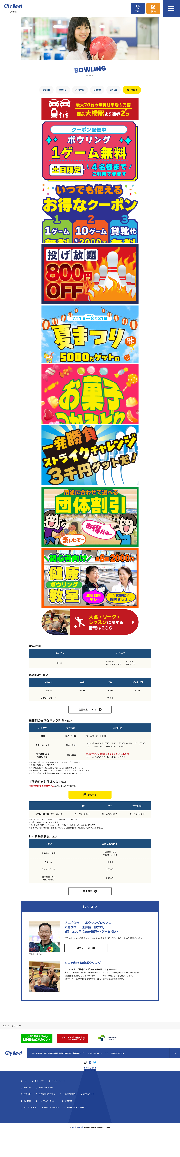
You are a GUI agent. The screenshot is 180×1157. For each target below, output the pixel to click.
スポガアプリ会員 (96, 753)
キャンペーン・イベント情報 (100, 976)
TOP (4, 1025)
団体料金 (97, 90)
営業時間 (46, 90)
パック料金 (80, 90)
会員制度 (113, 90)
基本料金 (62, 90)
